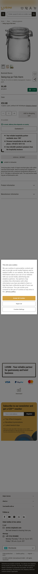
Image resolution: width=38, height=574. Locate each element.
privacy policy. (11, 292)
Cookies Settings (19, 309)
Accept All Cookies (19, 298)
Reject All (19, 303)
